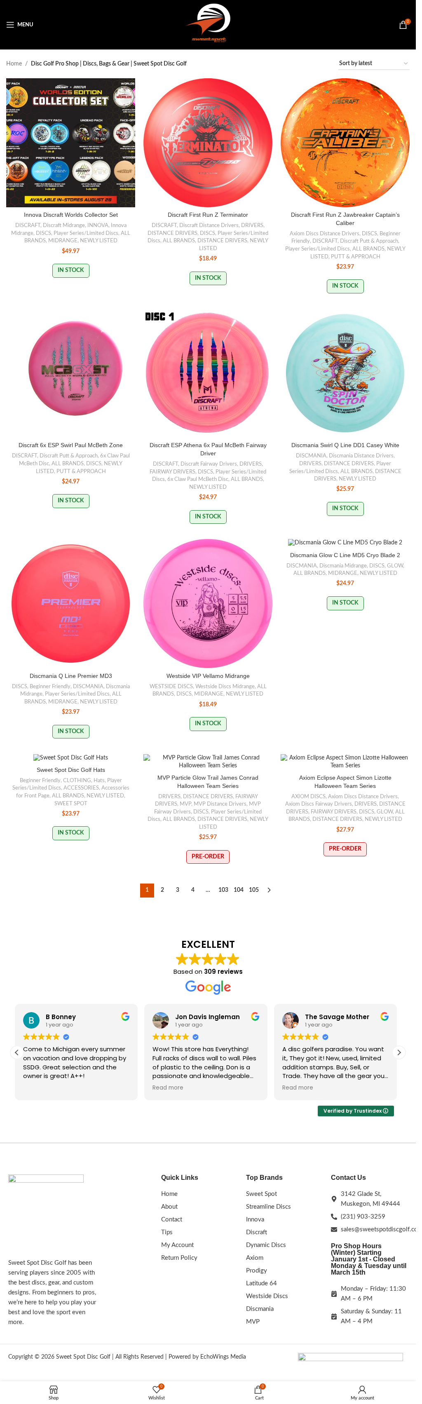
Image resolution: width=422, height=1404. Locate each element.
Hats (99, 780)
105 (254, 890)
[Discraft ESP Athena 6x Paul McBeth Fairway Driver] (207, 373)
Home (14, 64)
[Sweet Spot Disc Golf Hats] (70, 758)
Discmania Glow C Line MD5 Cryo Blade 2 (345, 555)
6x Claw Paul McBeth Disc (197, 479)
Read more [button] (167, 1088)
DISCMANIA (311, 456)
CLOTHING (77, 780)
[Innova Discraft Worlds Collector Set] (70, 142)
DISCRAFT (27, 225)
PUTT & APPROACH (355, 257)
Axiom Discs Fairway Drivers (318, 804)
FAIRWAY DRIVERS (172, 472)
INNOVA (97, 225)
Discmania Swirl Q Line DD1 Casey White (345, 445)
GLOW (395, 566)
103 (223, 890)
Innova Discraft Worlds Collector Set (71, 214)
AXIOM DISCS (308, 796)
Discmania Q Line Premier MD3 (71, 676)
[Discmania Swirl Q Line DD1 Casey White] (345, 373)
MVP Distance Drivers (220, 804)
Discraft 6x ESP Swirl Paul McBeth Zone (71, 445)
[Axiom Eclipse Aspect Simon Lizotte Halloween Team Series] (345, 762)
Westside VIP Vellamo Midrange (208, 676)
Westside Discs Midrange (225, 686)
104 (239, 890)
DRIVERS (252, 225)
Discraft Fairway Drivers (209, 464)
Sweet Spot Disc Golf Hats (71, 769)
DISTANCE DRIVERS (172, 233)
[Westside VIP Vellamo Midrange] (207, 603)
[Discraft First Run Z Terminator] (207, 142)
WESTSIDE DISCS (171, 686)
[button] (399, 1052)
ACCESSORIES (81, 788)
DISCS (43, 233)
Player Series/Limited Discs (86, 233)
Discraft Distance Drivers (209, 225)
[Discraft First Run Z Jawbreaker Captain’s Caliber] (345, 142)
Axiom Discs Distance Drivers (324, 234)
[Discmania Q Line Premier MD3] (70, 603)
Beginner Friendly (50, 686)
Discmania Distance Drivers (361, 456)
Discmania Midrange (343, 566)
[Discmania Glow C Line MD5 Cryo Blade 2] (345, 543)
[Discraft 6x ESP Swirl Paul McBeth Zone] (70, 373)
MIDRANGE (62, 241)
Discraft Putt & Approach (369, 241)
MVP (185, 804)
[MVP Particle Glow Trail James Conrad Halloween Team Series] (207, 762)
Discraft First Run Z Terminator (208, 214)
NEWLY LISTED (98, 241)
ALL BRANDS (179, 241)
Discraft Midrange (64, 225)
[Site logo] (208, 25)
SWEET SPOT (70, 803)
